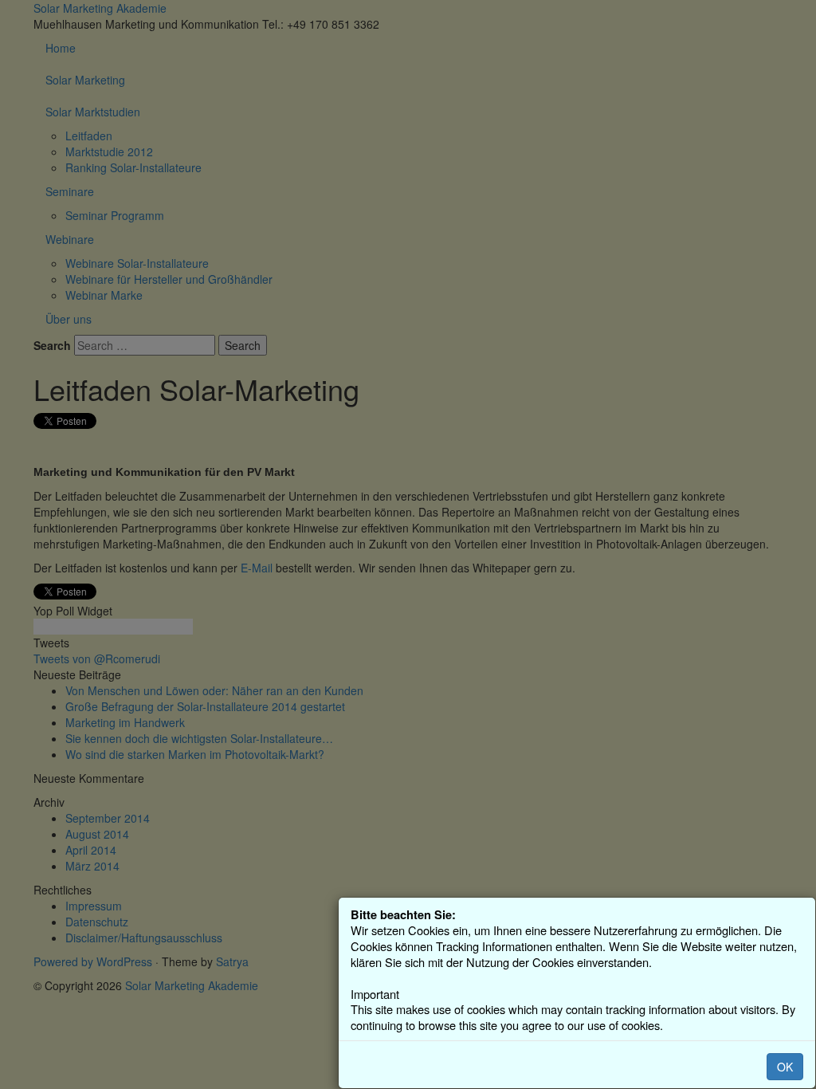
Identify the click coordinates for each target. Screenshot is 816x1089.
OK (785, 1067)
